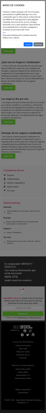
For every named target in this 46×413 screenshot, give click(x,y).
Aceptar (28, 44)
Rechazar (38, 44)
